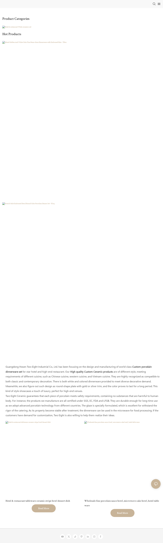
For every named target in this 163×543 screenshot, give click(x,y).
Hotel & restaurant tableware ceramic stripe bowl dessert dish (38, 501)
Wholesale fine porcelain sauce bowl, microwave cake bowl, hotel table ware (121, 503)
